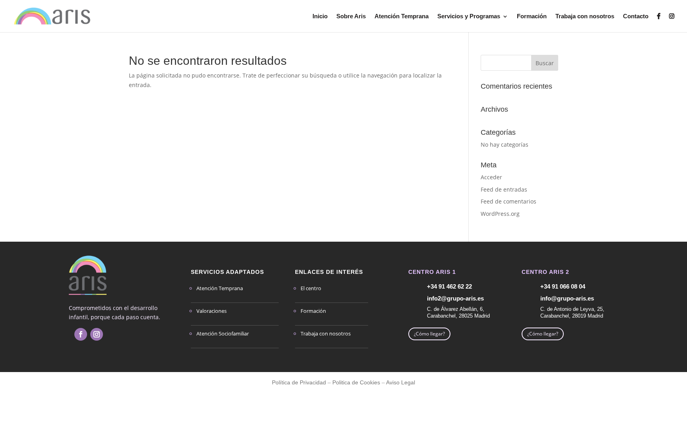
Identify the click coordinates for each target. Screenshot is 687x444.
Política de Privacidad (299, 382)
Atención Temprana (402, 16)
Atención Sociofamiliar (222, 333)
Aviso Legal (400, 382)
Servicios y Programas (468, 16)
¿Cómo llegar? (429, 333)
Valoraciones (211, 310)
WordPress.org (500, 213)
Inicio (320, 16)
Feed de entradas (504, 189)
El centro (311, 288)
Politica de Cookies (356, 382)
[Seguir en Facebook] (80, 334)
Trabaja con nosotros (584, 16)
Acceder (491, 177)
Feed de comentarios (508, 201)
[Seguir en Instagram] (96, 334)
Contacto (635, 16)
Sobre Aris (351, 16)
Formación (532, 16)
